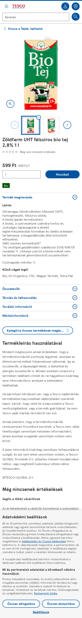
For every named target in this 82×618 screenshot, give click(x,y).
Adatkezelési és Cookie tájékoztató (44, 541)
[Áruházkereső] (76, 6)
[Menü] (6, 6)
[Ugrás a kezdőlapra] (18, 6)
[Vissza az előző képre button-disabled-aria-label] (15, 125)
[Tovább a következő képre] (67, 125)
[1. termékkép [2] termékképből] (41, 73)
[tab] (30, 125)
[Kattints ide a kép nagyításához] (10, 104)
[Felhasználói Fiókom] (65, 6)
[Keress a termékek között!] (76, 17)
